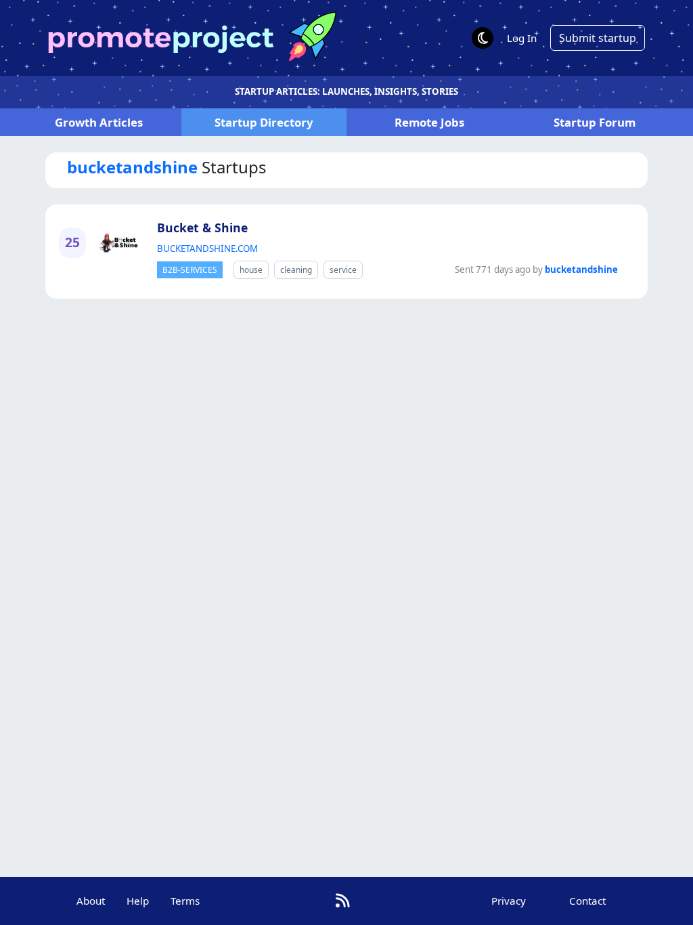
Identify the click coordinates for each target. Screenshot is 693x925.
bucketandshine (581, 269)
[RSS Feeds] (343, 900)
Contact (587, 900)
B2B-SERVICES (189, 270)
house (251, 270)
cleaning (296, 270)
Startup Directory (264, 122)
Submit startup (597, 37)
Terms (185, 900)
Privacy (508, 900)
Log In (522, 38)
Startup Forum (594, 122)
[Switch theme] (482, 38)
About (90, 900)
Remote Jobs (429, 122)
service (343, 270)
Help (138, 900)
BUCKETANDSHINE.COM (207, 248)
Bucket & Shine (202, 227)
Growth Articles (99, 122)
